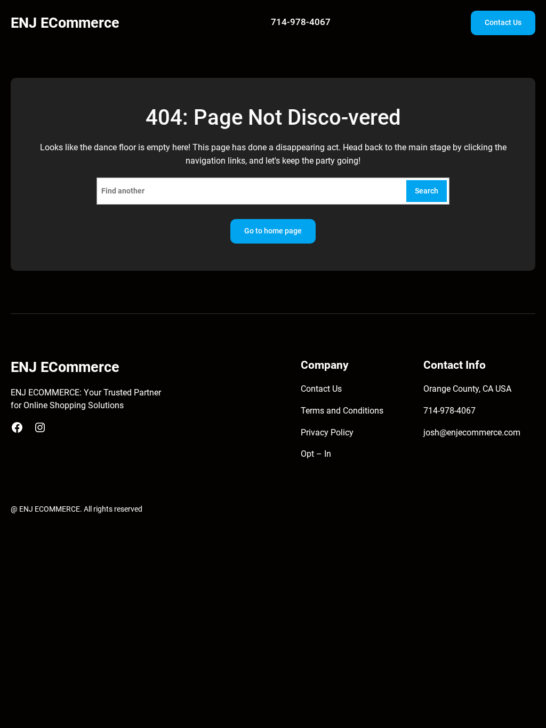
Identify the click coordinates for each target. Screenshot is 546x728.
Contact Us (503, 22)
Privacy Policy (327, 433)
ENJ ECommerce (65, 22)
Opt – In (316, 454)
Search (426, 191)
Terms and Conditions (342, 411)
